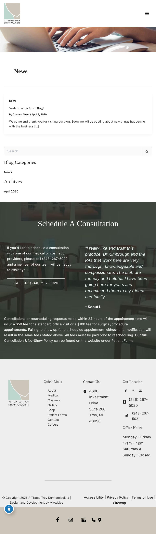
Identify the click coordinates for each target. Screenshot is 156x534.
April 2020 (11, 191)
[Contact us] (94, 520)
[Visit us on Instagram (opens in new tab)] (133, 391)
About (52, 390)
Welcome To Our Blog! (26, 108)
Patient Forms (57, 415)
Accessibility (94, 497)
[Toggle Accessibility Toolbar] (9, 509)
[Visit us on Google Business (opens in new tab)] (140, 391)
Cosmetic (54, 400)
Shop (51, 410)
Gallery (52, 405)
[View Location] (86, 392)
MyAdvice (56, 502)
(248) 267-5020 (54, 259)
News (12, 100)
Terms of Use (142, 497)
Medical (53, 395)
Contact (53, 420)
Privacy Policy (118, 497)
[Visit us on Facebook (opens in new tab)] (126, 391)
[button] (36, 283)
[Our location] (100, 520)
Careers (53, 424)
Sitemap (119, 503)
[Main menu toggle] (147, 14)
